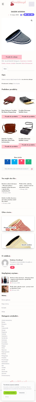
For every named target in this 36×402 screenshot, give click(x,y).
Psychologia (5, 360)
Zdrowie (4, 373)
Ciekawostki (5, 328)
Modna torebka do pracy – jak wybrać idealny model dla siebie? (9, 199)
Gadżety (4, 334)
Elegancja (4, 332)
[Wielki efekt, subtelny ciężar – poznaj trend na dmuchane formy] (5, 289)
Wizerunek (4, 371)
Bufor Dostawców (27, 63)
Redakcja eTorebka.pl (16, 260)
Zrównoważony (6, 375)
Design (3, 330)
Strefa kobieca (5, 363)
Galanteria (4, 336)
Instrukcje (4, 340)
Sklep (3, 311)
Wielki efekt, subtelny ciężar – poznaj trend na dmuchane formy (26, 185)
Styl (3, 365)
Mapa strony (5, 304)
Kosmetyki (4, 342)
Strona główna (6, 300)
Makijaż (4, 346)
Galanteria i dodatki (26, 61)
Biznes (3, 322)
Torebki (4, 367)
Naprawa (4, 350)
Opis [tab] (5, 69)
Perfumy (4, 354)
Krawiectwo (5, 344)
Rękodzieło (5, 362)
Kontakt (4, 308)
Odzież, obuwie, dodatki (9, 63)
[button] (31, 20)
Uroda (3, 369)
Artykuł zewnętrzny (7, 320)
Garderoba (5, 338)
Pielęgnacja (5, 356)
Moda (3, 348)
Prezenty (4, 358)
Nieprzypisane (5, 352)
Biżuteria (4, 324)
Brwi (3, 326)
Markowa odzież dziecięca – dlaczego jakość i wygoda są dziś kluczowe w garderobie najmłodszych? (9, 187)
